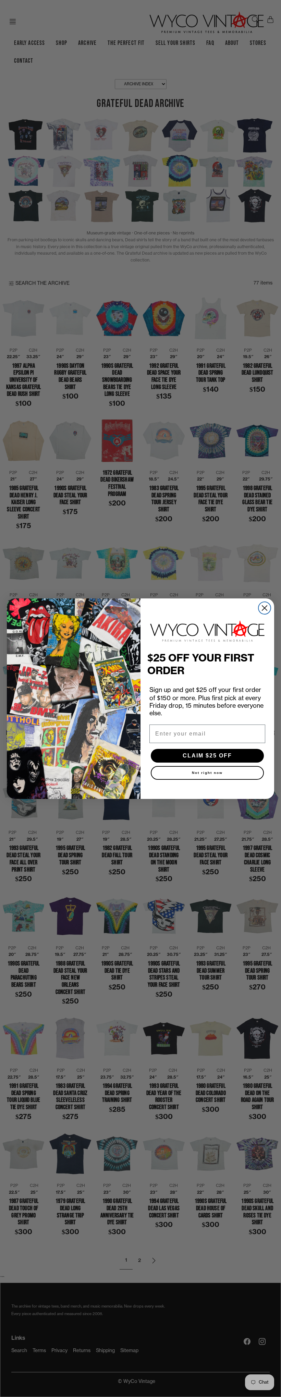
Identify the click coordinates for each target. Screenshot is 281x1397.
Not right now (207, 773)
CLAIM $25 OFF (207, 755)
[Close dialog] (264, 608)
